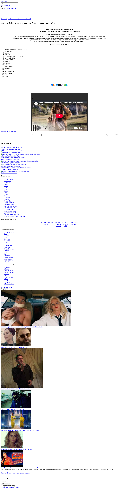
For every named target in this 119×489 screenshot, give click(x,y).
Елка (6, 237)
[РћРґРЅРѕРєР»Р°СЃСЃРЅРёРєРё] (54, 85)
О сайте (3, 473)
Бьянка (6, 250)
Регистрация (15, 487)
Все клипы (7, 181)
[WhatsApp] (65, 85)
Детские (7, 199)
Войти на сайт (5, 483)
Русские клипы (9, 179)
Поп (5, 187)
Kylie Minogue (8, 277)
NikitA (6, 252)
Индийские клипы (10, 211)
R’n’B (6, 194)
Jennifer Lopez (8, 270)
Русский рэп (8, 201)
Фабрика (7, 247)
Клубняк (7, 182)
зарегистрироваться (10, 8)
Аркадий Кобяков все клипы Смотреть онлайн (15, 389)
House (6, 186)
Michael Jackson (9, 284)
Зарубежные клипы (10, 206)
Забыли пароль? (6, 487)
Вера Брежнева (9, 249)
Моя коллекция (5, 5)
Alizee (6, 280)
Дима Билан (8, 245)
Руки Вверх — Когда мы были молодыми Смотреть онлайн (20, 468)
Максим (7, 255)
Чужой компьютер (9, 485)
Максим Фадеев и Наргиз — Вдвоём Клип (14, 347)
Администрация (25, 473)
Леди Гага (7, 282)
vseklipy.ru (4, 1)
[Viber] (62, 85)
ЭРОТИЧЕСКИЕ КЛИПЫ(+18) (14, 216)
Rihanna (6, 274)
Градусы (7, 239)
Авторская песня (9, 209)
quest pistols (8, 244)
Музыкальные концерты (12, 214)
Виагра (6, 235)
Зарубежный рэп (9, 208)
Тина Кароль (8, 257)
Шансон (7, 197)
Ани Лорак (8, 259)
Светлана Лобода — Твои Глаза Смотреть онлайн (16, 449)
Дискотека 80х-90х (10, 213)
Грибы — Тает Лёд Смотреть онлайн (12, 409)
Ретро (6, 196)
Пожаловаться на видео (8, 131)
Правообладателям (13, 473)
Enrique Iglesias (9, 272)
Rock (6, 191)
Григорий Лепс (9, 261)
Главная (3, 19)
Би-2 (5, 254)
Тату (5, 234)
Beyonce (7, 267)
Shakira (6, 269)
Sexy (5, 192)
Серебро (7, 240)
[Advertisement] (59, 14)
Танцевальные (9, 204)
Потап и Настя (9, 232)
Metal (6, 184)
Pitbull (6, 279)
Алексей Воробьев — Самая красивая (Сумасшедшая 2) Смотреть (21, 327)
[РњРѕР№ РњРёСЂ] (57, 85)
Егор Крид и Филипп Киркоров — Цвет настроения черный (20, 430)
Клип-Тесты (14, 19)
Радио (8, 19)
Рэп (5, 189)
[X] (59, 85)
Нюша (6, 242)
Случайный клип (6, 287)
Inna (5, 275)
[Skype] (67, 85)
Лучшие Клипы (9, 202)
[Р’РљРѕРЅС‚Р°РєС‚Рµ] (52, 85)
